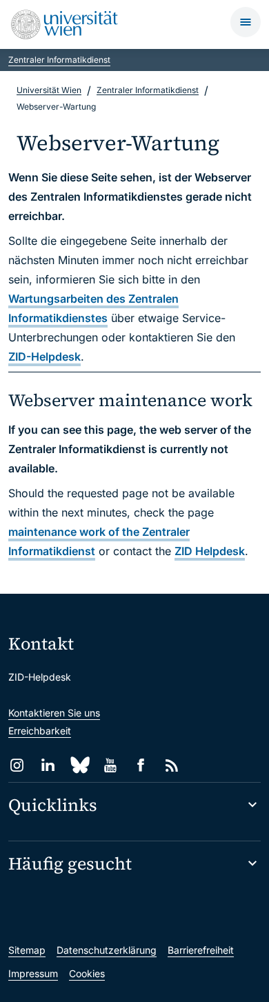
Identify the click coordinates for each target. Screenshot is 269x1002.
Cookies (87, 973)
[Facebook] (141, 765)
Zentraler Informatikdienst (59, 59)
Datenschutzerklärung (107, 950)
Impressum (33, 973)
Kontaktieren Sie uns (54, 713)
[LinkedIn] (48, 765)
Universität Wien (49, 90)
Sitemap (27, 950)
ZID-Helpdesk (44, 356)
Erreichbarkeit (39, 731)
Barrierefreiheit (201, 950)
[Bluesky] (79, 765)
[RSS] (172, 765)
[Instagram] (17, 765)
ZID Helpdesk (210, 551)
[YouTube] (110, 765)
